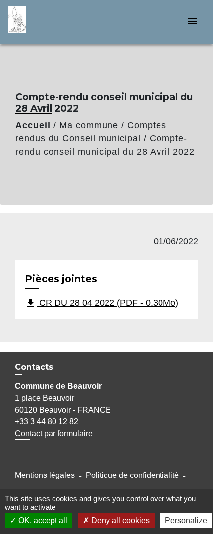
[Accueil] (45, 22)
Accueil (33, 125)
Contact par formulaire (54, 433)
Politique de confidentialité (132, 475)
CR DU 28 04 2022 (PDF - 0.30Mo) (101, 303)
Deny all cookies (119, 520)
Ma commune (88, 125)
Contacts (34, 367)
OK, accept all (41, 520)
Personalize (186, 520)
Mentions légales (45, 475)
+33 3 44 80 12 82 (46, 421)
